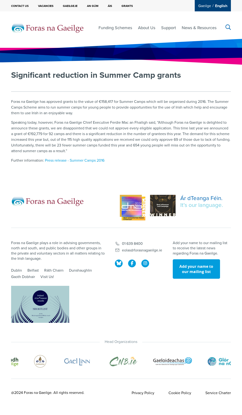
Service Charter (218, 393)
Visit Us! (47, 276)
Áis (110, 6)
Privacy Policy (143, 393)
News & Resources (199, 27)
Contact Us (20, 6)
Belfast (33, 270)
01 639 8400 (132, 243)
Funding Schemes (115, 27)
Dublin (16, 270)
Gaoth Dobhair (23, 276)
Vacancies (45, 6)
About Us (146, 27)
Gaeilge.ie (70, 6)
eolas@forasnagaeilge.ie (142, 250)
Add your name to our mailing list (196, 269)
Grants (127, 6)
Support (168, 27)
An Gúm (92, 6)
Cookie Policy (180, 393)
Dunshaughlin (80, 270)
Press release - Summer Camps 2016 (74, 160)
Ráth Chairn (54, 270)
